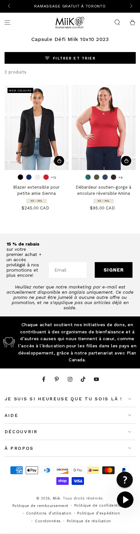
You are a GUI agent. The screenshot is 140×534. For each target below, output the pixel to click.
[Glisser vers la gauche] (10, 6)
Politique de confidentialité (101, 505)
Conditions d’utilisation (49, 513)
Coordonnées (48, 521)
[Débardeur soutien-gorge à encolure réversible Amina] (104, 127)
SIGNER (114, 270)
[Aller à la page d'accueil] (70, 22)
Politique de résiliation (89, 521)
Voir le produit (59, 161)
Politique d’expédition (98, 513)
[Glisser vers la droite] (131, 6)
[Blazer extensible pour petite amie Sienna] (37, 127)
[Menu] (7, 23)
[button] (117, 23)
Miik (56, 498)
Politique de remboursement (40, 506)
